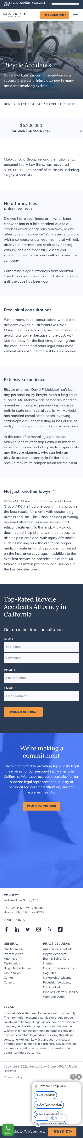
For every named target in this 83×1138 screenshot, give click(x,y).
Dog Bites (49, 973)
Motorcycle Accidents (57, 978)
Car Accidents (52, 987)
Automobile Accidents (57, 949)
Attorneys (10, 958)
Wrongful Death (54, 997)
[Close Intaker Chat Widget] (79, 1077)
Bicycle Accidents (54, 954)
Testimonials (12, 963)
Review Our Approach (41, 806)
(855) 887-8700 (62, 1131)
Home (8, 104)
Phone (11, 670)
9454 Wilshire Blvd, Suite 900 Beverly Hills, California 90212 (24, 910)
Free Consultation (54, 15)
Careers (9, 982)
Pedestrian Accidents (57, 982)
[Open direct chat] (73, 1077)
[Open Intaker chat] (38, 1125)
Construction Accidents (58, 968)
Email (10, 688)
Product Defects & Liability (60, 992)
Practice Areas (29, 104)
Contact (9, 978)
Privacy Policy (13, 1077)
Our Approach (13, 949)
